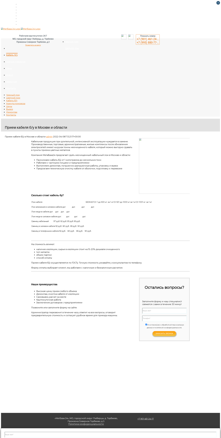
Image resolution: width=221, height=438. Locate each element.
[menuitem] (90, 4)
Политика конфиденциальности (86, 424)
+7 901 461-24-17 (145, 419)
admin (49, 136)
